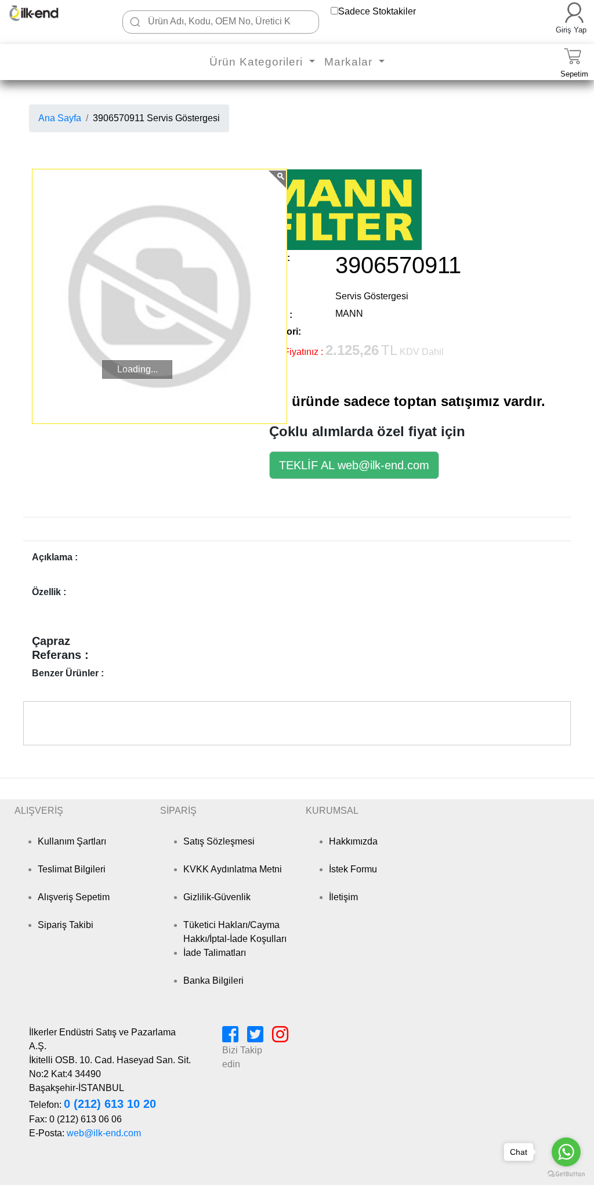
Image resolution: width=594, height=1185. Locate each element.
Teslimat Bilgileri (72, 869)
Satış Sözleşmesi (219, 841)
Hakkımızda (353, 841)
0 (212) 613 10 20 (110, 1103)
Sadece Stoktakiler (377, 11)
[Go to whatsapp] (566, 1151)
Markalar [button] (350, 62)
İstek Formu (353, 869)
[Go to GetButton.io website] (566, 1173)
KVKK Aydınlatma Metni (232, 869)
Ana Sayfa (59, 118)
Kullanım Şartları (72, 841)
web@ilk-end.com (104, 1133)
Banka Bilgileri (213, 980)
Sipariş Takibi (65, 925)
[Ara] (135, 22)
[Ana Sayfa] (45, 13)
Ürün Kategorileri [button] (257, 62)
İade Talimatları (214, 953)
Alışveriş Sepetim (74, 897)
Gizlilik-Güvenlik (217, 897)
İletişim (343, 897)
